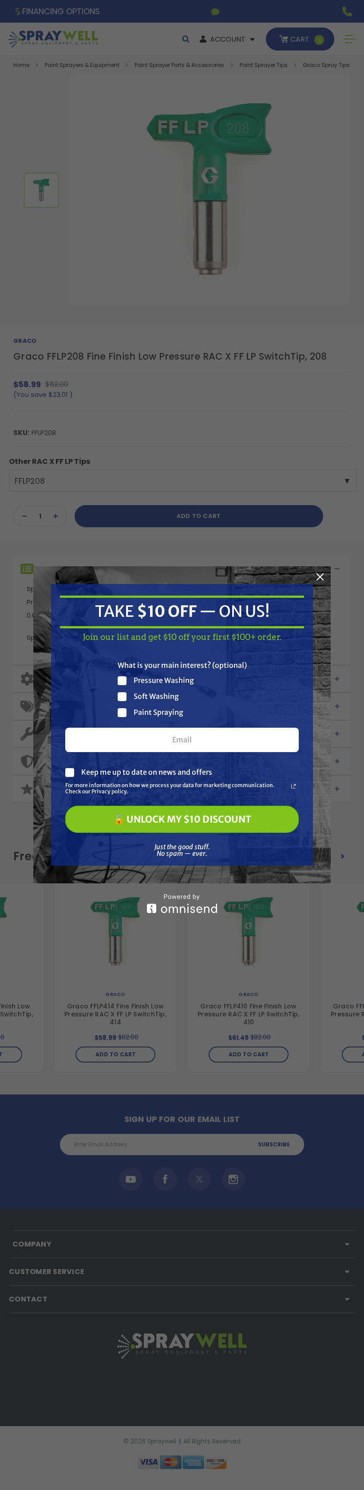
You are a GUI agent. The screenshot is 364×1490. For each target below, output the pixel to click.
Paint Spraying (158, 712)
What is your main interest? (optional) (182, 665)
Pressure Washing (164, 680)
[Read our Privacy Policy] (293, 786)
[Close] (320, 577)
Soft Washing (156, 696)
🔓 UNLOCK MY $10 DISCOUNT (182, 819)
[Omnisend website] (182, 903)
